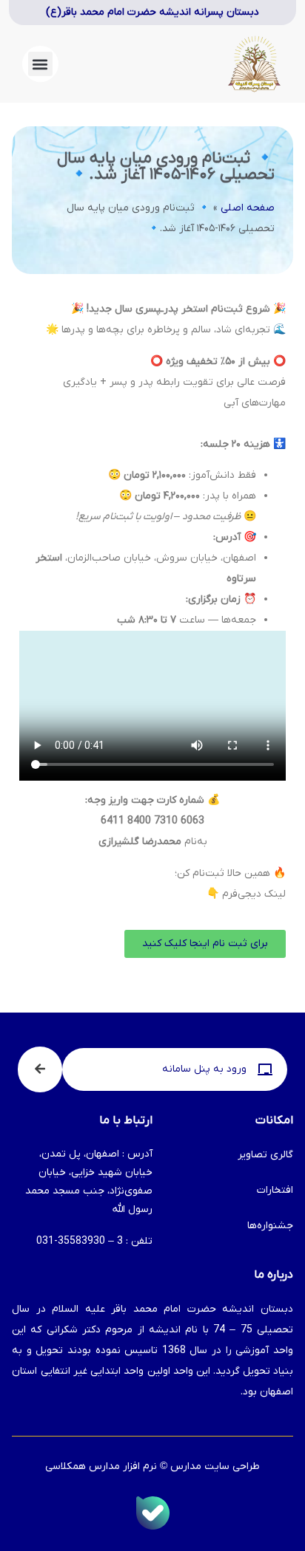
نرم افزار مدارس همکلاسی (101, 1466)
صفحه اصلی (248, 208)
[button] (40, 64)
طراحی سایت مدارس (215, 1466)
